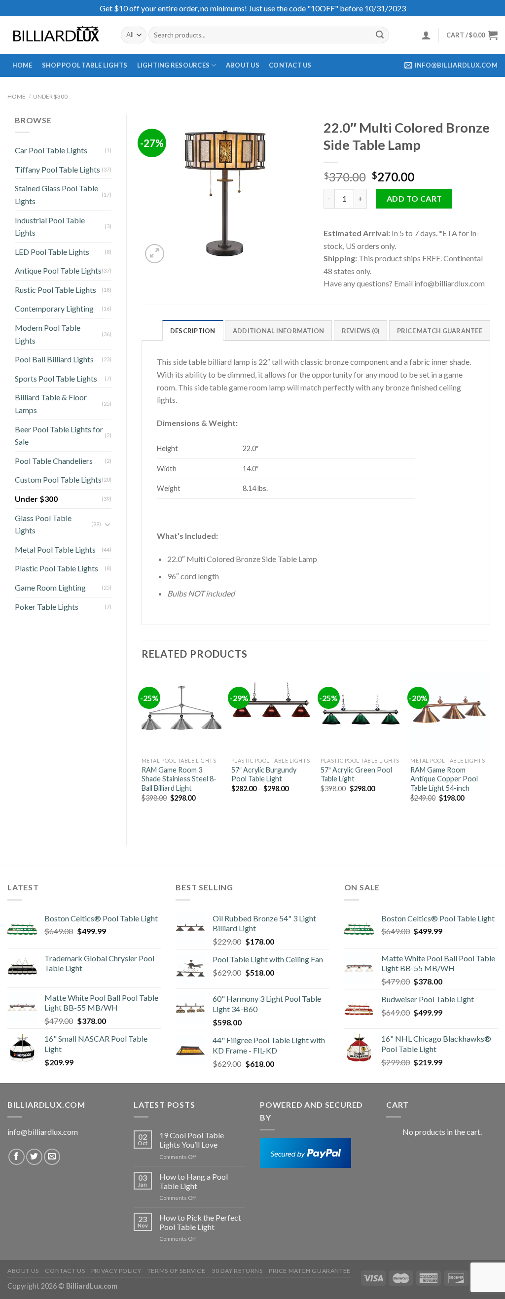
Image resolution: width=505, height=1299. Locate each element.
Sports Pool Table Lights (56, 378)
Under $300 (50, 96)
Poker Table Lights (46, 606)
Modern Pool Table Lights (47, 334)
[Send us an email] (52, 1157)
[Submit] (379, 35)
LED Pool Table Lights (52, 251)
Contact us (290, 65)
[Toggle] (107, 524)
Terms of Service (176, 1270)
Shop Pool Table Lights (85, 65)
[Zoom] (154, 253)
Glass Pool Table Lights (43, 524)
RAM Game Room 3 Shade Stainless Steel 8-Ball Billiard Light (179, 779)
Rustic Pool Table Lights (55, 289)
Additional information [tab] (279, 331)
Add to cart (414, 198)
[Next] (489, 750)
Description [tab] (193, 331)
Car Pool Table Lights (51, 150)
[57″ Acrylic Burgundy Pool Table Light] (271, 712)
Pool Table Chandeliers (54, 460)
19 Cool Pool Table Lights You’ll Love (191, 1139)
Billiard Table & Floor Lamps (51, 403)
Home (22, 65)
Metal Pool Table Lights (55, 549)
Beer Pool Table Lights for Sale (59, 435)
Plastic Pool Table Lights (56, 568)
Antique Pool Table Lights (58, 270)
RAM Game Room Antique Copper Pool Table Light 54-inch (444, 779)
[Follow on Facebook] (16, 1157)
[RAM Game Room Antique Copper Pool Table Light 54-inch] (450, 712)
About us (242, 65)
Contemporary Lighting (54, 308)
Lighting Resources (173, 65)
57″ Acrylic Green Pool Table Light (356, 774)
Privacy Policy (116, 1270)
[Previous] (142, 750)
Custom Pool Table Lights (58, 479)
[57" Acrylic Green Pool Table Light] (360, 712)
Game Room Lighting (50, 587)
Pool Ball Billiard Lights (54, 359)
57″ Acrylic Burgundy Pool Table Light (263, 774)
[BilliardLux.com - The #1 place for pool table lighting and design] (56, 35)
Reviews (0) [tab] (361, 331)
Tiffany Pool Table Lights (57, 169)
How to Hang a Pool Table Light (193, 1181)
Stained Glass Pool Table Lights (56, 194)
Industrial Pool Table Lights (50, 226)
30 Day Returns (237, 1270)
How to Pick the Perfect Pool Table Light (200, 1222)
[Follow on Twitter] (34, 1157)
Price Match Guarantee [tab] (439, 331)
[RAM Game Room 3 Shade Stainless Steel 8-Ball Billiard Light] (181, 712)
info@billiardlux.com (42, 1131)
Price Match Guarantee (310, 1270)
